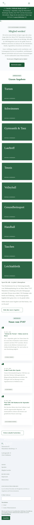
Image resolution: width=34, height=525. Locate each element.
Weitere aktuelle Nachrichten (11, 433)
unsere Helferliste (19, 17)
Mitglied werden (6, 470)
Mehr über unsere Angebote (11, 310)
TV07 (4, 505)
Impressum (5, 476)
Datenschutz (5, 480)
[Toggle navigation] (29, 3)
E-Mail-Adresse (6, 495)
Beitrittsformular (16, 65)
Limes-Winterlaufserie (9, 508)
